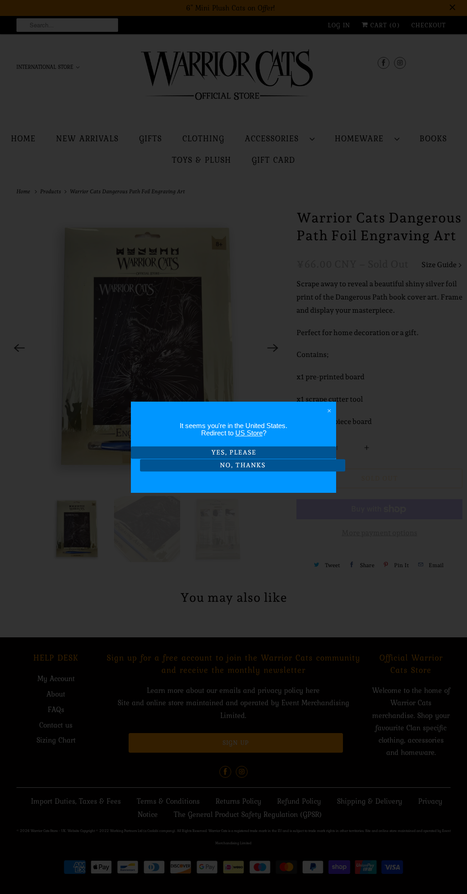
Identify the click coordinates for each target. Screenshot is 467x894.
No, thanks (242, 465)
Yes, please (233, 452)
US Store (249, 433)
